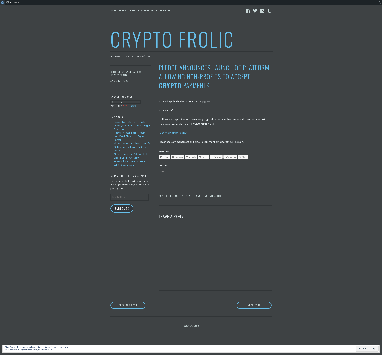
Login (132, 10)
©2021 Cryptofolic (191, 326)
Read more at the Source (173, 132)
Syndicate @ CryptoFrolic (126, 73)
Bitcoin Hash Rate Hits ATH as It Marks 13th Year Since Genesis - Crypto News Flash (132, 125)
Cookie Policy (48, 350)
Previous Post (132, 305)
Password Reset (147, 10)
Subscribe (122, 208)
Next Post (260, 305)
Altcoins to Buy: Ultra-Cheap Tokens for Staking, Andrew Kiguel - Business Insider (132, 147)
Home (113, 10)
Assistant (14, 2)
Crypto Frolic (172, 38)
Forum (122, 10)
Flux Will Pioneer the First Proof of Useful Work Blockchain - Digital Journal (130, 136)
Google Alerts (181, 196)
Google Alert (213, 196)
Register (165, 10)
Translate (132, 106)
